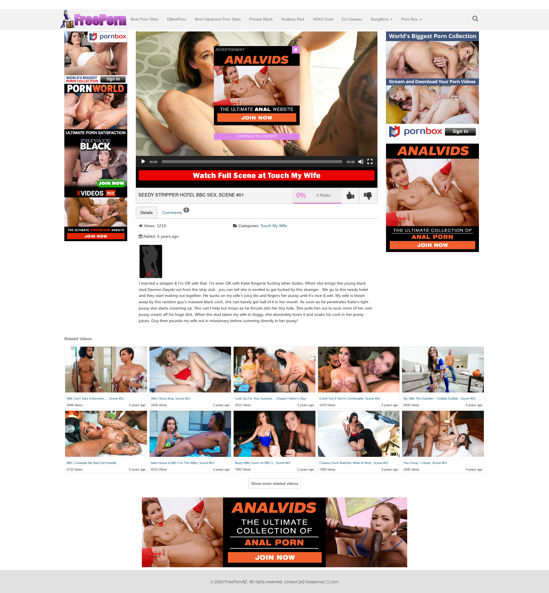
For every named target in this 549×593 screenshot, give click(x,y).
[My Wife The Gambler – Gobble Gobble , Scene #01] (443, 370)
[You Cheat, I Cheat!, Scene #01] (443, 434)
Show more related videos (274, 483)
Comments (174, 211)
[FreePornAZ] (93, 17)
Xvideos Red (292, 19)
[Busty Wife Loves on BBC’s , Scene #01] (274, 434)
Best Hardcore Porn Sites (218, 19)
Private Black (261, 19)
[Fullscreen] (370, 161)
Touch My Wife (273, 225)
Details (146, 212)
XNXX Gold (323, 19)
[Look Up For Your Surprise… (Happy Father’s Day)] (274, 370)
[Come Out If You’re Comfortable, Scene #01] (359, 370)
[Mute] (361, 161)
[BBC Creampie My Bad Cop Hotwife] (106, 434)
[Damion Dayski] (151, 261)
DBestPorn (176, 19)
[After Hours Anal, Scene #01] (190, 370)
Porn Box (410, 19)
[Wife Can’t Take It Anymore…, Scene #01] (106, 370)
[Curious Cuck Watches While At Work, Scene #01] (359, 434)
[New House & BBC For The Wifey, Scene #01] (190, 434)
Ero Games (352, 19)
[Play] (143, 161)
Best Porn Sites (144, 19)
